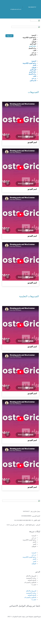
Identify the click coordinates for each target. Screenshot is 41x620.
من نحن (34, 52)
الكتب (34, 50)
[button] (29, 59)
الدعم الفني (33, 54)
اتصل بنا (34, 584)
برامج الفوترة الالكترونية (29, 540)
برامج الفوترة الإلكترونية (29, 37)
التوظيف (33, 42)
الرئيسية (34, 35)
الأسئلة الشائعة (32, 580)
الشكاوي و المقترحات (30, 582)
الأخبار (34, 39)
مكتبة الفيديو (32, 46)
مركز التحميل (32, 48)
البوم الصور (33, 44)
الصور (34, 544)
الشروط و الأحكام (31, 576)
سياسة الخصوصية (31, 578)
